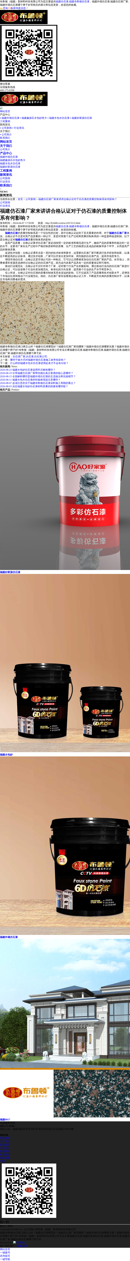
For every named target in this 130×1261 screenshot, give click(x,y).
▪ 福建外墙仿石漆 (9, 118)
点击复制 (29, 1229)
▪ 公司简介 (6, 134)
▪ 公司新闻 (6, 128)
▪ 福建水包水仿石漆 (58, 118)
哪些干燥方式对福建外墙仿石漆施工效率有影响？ (38, 359)
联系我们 (5, 137)
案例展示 (5, 1151)
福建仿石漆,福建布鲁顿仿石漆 (72, 1)
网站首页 (5, 111)
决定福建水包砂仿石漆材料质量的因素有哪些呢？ (34, 386)
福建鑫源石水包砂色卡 (12, 160)
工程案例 (5, 121)
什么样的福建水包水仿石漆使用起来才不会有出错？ (39, 363)
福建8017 (5, 1119)
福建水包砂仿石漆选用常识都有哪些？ (27, 369)
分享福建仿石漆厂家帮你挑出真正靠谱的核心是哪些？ (36, 373)
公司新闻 (5, 178)
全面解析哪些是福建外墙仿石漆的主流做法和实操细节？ (38, 376)
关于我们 (5, 1141)
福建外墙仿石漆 (9, 156)
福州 (24, 1246)
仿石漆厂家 (19, 356)
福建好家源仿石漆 (10, 166)
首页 (20, 199)
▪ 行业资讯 (18, 128)
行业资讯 (5, 181)
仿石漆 (30, 356)
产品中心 (5, 1148)
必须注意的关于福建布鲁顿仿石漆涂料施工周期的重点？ (38, 383)
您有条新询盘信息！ (15, 8)
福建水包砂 (6, 754)
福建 (19, 1246)
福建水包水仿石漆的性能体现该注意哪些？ (30, 379)
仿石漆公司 (40, 356)
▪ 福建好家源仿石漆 (81, 118)
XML (3, 1161)
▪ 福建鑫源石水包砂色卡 (33, 118)
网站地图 (5, 1158)
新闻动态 (5, 1144)
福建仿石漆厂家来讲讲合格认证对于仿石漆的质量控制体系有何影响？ (77, 199)
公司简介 (5, 149)
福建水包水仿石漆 (10, 163)
